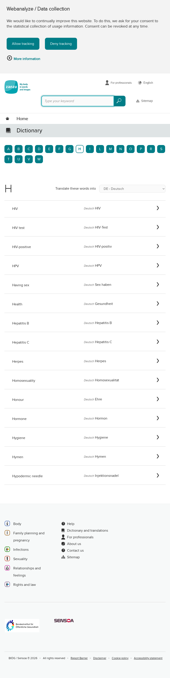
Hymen (17, 457)
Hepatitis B (20, 323)
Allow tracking (23, 44)
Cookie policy (120, 658)
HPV (15, 266)
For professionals (121, 82)
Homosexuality (23, 381)
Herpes (17, 362)
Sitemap (147, 101)
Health (17, 304)
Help (70, 524)
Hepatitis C (20, 342)
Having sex (20, 285)
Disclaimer (99, 658)
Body (17, 524)
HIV (15, 209)
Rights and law (24, 585)
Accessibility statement (148, 658)
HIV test (18, 228)
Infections (21, 550)
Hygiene (18, 438)
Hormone (19, 419)
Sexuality (20, 559)
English (148, 82)
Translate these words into (75, 189)
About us (74, 544)
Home (22, 118)
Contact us (75, 551)
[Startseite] (17, 87)
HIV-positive (21, 247)
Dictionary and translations (87, 531)
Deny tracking (61, 44)
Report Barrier (79, 658)
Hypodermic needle (27, 476)
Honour (18, 400)
